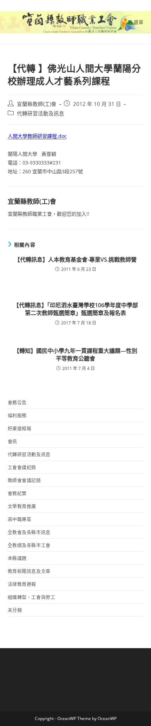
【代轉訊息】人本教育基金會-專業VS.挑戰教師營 (75, 259)
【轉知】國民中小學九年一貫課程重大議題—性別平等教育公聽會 (75, 354)
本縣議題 (17, 558)
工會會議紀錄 (22, 467)
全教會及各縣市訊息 (29, 532)
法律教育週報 (22, 584)
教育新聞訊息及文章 (29, 571)
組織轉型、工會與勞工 (31, 597)
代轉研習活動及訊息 (40, 113)
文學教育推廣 (22, 506)
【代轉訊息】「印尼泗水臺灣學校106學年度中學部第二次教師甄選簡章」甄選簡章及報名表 (75, 309)
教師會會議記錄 (24, 480)
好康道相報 (20, 428)
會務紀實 (17, 493)
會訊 (12, 441)
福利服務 (17, 415)
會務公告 (17, 402)
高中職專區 (20, 519)
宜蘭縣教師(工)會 (37, 104)
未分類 (15, 610)
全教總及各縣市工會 (29, 545)
